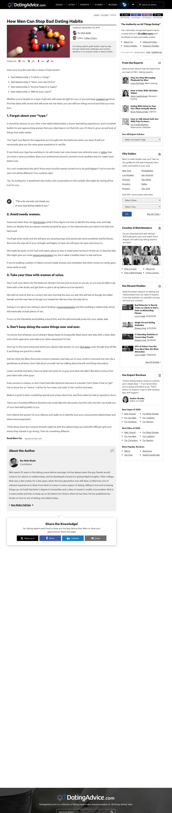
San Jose (145, 188)
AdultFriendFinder (151, 454)
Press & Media (130, 45)
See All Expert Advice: (133, 134)
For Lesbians (149, 417)
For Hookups (130, 421)
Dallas (144, 183)
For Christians (131, 440)
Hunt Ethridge (137, 83)
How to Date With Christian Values (144, 91)
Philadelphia (147, 170)
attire (104, 152)
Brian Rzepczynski (139, 111)
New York (126, 170)
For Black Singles (151, 413)
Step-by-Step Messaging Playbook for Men (143, 79)
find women (39, 221)
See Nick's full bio (21, 505)
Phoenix (126, 188)
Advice (59, 4)
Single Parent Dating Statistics (145, 324)
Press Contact (152, 272)
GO (127, 214)
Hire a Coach (130, 268)
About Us (128, 41)
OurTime (128, 454)
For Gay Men (130, 417)
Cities (71, 4)
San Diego (146, 179)
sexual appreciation (43, 254)
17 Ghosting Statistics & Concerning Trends (146, 336)
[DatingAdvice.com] (26, 5)
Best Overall (130, 413)
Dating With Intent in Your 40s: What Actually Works (143, 107)
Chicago (126, 179)
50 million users (145, 33)
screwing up (102, 98)
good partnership (66, 306)
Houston (126, 183)
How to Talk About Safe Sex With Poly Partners (145, 120)
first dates (85, 346)
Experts (84, 4)
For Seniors (148, 421)
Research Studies (151, 45)
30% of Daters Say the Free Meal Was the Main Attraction (146, 349)
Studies (99, 4)
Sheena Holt (140, 328)
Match (127, 450)
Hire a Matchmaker (133, 272)
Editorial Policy (150, 41)
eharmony (147, 450)
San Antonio (147, 174)
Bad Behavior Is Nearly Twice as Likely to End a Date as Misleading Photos (146, 309)
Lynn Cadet (140, 316)
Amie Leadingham (139, 96)
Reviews (112, 4)
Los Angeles (128, 174)
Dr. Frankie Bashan (139, 124)
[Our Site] (132, 4)
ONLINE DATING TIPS (33, 438)
